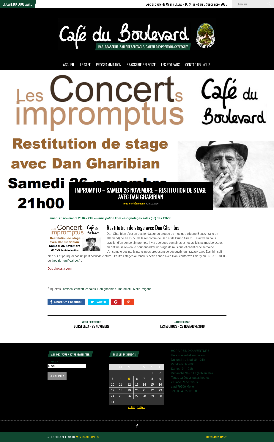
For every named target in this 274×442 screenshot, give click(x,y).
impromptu (125, 289)
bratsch (68, 289)
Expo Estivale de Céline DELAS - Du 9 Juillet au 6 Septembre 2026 (176, 4)
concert (79, 289)
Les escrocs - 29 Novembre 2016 (182, 326)
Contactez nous (197, 64)
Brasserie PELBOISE (141, 64)
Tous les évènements (134, 203)
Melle (136, 289)
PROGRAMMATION (108, 64)
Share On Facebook (68, 301)
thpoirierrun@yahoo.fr (66, 260)
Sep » (141, 407)
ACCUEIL (69, 64)
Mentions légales (87, 437)
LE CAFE (85, 64)
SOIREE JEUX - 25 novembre (91, 326)
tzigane (147, 289)
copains (90, 289)
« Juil (131, 407)
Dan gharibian (106, 289)
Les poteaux (170, 64)
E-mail (53, 362)
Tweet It (100, 301)
